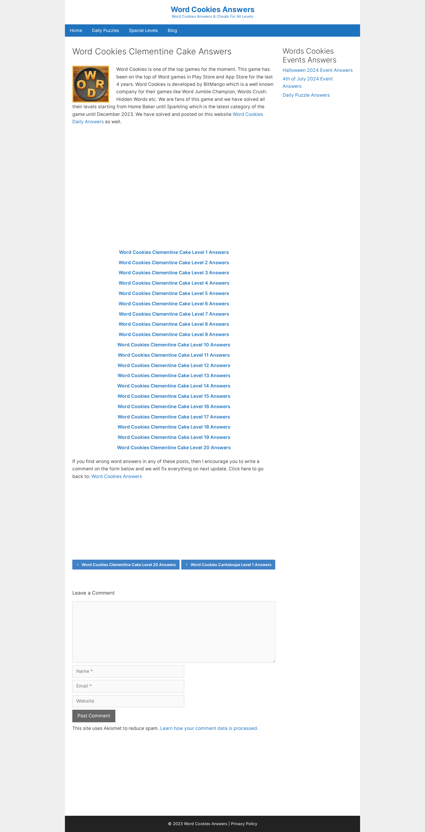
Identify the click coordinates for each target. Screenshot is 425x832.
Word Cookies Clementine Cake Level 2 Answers (174, 262)
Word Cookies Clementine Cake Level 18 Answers (174, 427)
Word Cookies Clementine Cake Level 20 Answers (174, 447)
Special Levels (143, 30)
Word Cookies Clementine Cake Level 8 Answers (174, 324)
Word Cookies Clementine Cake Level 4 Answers (174, 283)
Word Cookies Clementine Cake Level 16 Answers (174, 406)
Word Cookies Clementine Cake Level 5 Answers (174, 293)
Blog (172, 30)
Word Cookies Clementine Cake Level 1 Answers (174, 252)
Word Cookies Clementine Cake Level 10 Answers (173, 345)
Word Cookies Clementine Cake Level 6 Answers (174, 304)
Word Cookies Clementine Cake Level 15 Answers (174, 396)
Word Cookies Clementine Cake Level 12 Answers (174, 365)
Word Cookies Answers (213, 9)
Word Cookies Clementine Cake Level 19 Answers (174, 437)
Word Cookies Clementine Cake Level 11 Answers (174, 355)
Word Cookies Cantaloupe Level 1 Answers (231, 564)
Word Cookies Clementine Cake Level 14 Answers (173, 386)
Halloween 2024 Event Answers (318, 70)
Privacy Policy (244, 823)
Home (76, 30)
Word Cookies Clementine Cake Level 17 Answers (174, 417)
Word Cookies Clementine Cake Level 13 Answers (174, 375)
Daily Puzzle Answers (306, 95)
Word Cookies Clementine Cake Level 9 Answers (174, 334)
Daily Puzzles (105, 30)
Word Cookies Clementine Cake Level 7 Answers (174, 314)
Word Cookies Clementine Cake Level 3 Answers (174, 273)
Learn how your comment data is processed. (209, 728)
